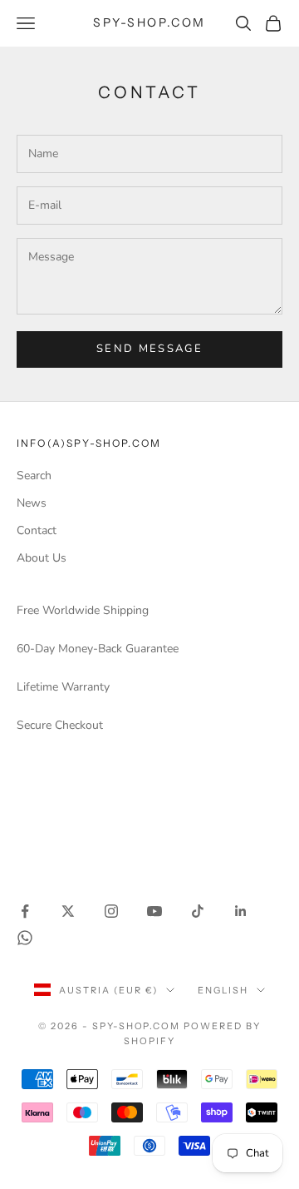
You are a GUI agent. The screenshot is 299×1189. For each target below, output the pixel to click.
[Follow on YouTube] (154, 911)
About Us (41, 558)
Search (34, 475)
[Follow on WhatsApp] (25, 937)
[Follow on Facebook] (25, 911)
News (32, 503)
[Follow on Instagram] (111, 911)
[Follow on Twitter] (68, 911)
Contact (36, 530)
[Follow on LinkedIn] (241, 911)
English (223, 990)
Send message (149, 348)
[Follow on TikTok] (197, 911)
